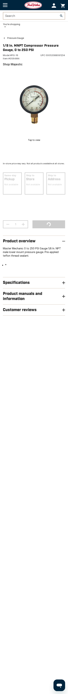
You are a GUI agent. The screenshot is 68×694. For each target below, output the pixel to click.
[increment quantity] (23, 224)
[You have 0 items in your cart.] (63, 5)
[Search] (61, 15)
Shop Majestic (12, 64)
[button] (54, 5)
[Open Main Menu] (5, 5)
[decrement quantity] (8, 224)
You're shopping (11, 24)
